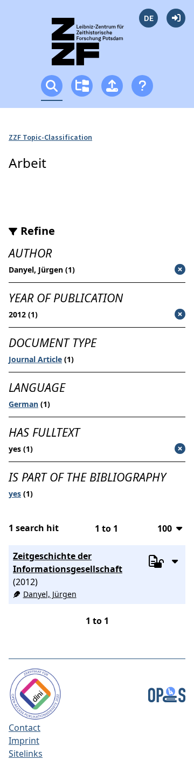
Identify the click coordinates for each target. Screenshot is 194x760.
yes (15, 493)
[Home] (97, 46)
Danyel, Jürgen (50, 594)
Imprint (24, 741)
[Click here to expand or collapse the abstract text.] (174, 560)
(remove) (158, 270)
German (23, 404)
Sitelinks (26, 753)
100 (164, 528)
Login (176, 18)
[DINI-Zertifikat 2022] (35, 693)
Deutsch (148, 18)
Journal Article (35, 359)
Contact (24, 728)
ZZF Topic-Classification (50, 137)
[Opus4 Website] (166, 693)
